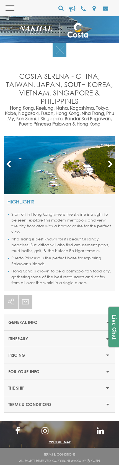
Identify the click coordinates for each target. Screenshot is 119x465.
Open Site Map (60, 442)
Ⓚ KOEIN (93, 461)
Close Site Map (59, 430)
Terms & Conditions (59, 454)
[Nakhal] (39, 31)
